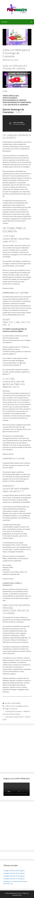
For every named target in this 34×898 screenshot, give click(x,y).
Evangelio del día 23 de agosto (14, 879)
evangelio (19, 706)
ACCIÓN (7, 703)
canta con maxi (10, 706)
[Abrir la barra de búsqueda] (31, 21)
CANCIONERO (15, 703)
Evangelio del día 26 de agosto (14, 871)
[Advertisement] (17, 750)
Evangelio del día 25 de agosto (14, 873)
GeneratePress (17, 895)
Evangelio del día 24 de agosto (14, 876)
